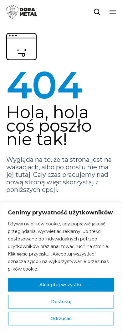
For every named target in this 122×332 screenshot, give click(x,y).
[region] (61, 267)
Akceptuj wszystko (61, 284)
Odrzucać (61, 318)
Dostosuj (61, 301)
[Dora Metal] (21, 12)
